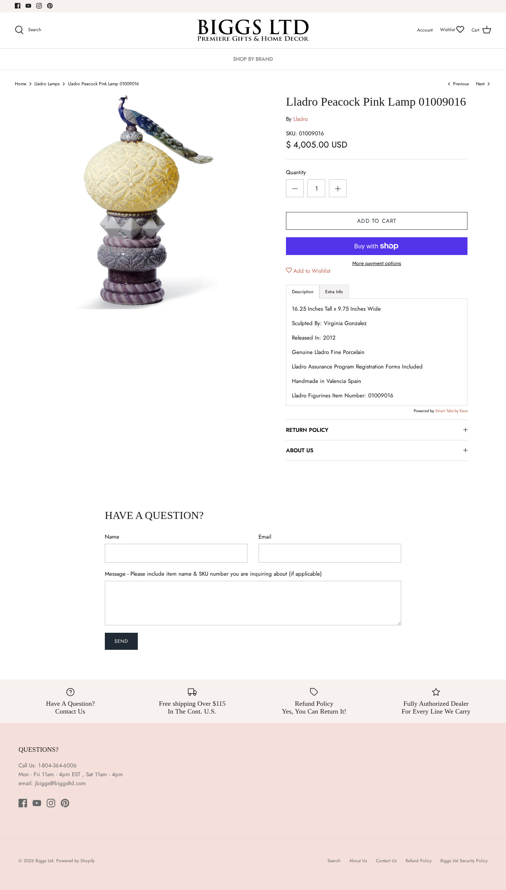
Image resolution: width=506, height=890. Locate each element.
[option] (146, 202)
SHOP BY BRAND (253, 59)
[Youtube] (28, 6)
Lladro (300, 119)
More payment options (376, 263)
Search (333, 860)
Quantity (296, 172)
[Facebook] (17, 6)
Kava (463, 411)
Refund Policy (419, 860)
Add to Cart (376, 221)
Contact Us (386, 860)
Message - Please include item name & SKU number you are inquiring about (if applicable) (213, 574)
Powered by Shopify (75, 860)
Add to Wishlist (311, 271)
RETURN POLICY (307, 430)
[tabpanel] (376, 352)
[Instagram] (39, 6)
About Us (358, 860)
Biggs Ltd (44, 860)
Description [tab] (302, 291)
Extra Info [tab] (334, 291)
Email (265, 537)
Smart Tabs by (447, 411)
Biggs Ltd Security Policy (463, 860)
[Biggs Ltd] (253, 30)
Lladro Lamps (47, 83)
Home (20, 83)
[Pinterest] (50, 6)
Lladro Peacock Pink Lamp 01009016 (103, 83)
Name (112, 537)
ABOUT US (299, 450)
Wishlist (448, 29)
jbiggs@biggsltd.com (60, 783)
